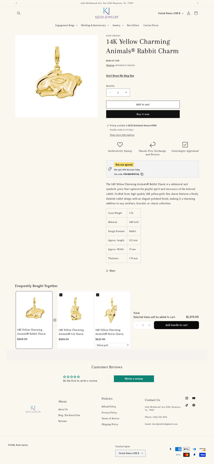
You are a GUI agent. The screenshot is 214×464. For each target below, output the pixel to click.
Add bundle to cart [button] (177, 325)
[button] (18, 13)
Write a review (134, 378)
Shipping (110, 65)
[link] (34, 309)
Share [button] (112, 270)
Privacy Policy (109, 412)
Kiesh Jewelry (22, 445)
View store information (122, 134)
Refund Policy (109, 406)
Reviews (62, 421)
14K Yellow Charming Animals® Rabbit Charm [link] (31, 331)
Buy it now (143, 114)
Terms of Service (110, 418)
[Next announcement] (197, 3)
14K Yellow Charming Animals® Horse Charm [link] (109, 332)
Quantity (110, 85)
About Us (63, 409)
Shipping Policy (110, 424)
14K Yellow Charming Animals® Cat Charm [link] (71, 332)
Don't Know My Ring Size (120, 75)
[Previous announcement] (16, 3)
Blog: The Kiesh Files (69, 415)
